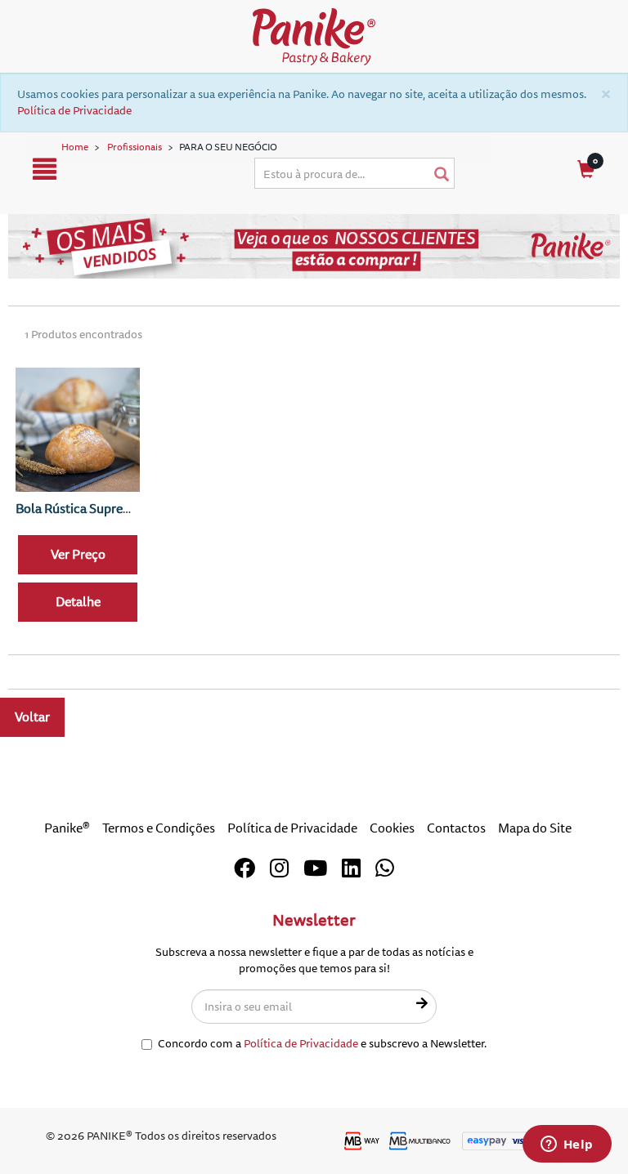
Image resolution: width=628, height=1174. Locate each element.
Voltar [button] (32, 717)
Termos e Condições (158, 828)
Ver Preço (78, 555)
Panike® (67, 828)
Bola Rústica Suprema (78, 509)
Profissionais (134, 147)
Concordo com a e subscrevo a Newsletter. (322, 1043)
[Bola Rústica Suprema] (78, 430)
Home (74, 147)
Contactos (456, 828)
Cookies (392, 828)
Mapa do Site (535, 828)
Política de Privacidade (74, 110)
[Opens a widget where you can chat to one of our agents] (567, 1145)
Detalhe (78, 602)
